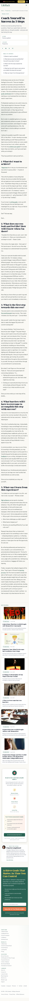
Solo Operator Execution (6, 965)
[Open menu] (26, 5)
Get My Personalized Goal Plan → (14, 834)
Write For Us (3, 977)
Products (3, 942)
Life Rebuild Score (5, 933)
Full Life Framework (5, 935)
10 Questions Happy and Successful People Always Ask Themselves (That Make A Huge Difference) (14, 756)
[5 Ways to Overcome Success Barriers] (14, 690)
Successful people (6, 313)
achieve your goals (14, 146)
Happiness (4, 167)
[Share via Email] (12, 48)
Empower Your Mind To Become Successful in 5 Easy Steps (13, 650)
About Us (3, 970)
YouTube (20, 985)
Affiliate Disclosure (20, 994)
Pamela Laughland (6, 38)
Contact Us (3, 972)
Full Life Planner (4, 947)
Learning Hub (4, 949)
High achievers (5, 500)
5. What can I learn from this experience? (13, 73)
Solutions (4, 954)
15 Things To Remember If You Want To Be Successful (12, 675)
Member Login (4, 979)
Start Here (4, 929)
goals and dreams (6, 94)
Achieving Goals (4, 939)
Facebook (3, 985)
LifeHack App (4, 943)
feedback (3, 456)
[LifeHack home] (5, 5)
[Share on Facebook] (2, 48)
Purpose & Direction (5, 959)
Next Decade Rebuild (5, 963)
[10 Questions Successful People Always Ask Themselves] (14, 717)
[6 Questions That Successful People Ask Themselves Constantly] (14, 613)
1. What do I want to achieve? (10, 56)
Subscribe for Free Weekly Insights (14, 909)
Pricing (2, 951)
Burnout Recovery (5, 956)
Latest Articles (4, 974)
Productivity (7, 10)
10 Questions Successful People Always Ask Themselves (13, 730)
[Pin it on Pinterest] (6, 48)
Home (2, 10)
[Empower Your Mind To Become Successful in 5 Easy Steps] (15, 639)
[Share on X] (9, 48)
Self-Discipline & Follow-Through (8, 958)
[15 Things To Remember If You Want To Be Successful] (15, 664)
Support (3, 981)
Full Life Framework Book (6, 945)
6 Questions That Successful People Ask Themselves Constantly (14, 625)
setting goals (14, 202)
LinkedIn (25, 985)
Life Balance (3, 937)
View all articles (9, 860)
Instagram (8, 985)
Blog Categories (4, 976)
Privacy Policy (12, 994)
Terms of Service (4, 994)
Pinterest (14, 985)
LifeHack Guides (4, 931)
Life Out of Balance (5, 961)
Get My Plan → (21, 1)
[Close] (27, 2)
